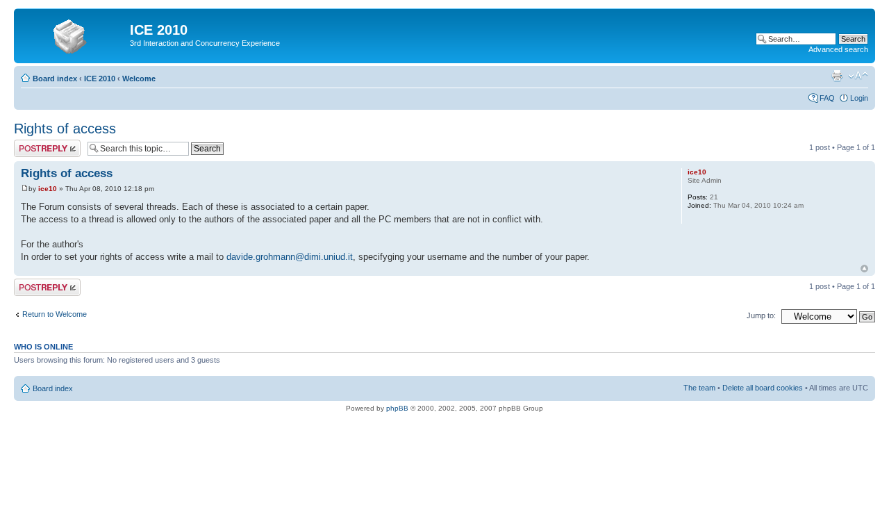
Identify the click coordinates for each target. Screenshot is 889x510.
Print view (837, 75)
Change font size (858, 75)
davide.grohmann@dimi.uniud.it (289, 257)
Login (859, 98)
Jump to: (761, 315)
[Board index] (73, 34)
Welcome (139, 78)
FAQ (827, 98)
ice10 (47, 188)
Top (864, 268)
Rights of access (65, 128)
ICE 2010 (99, 78)
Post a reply (34, 144)
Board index (55, 78)
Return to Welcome (54, 314)
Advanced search (838, 49)
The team (699, 388)
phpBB (397, 408)
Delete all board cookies (762, 388)
